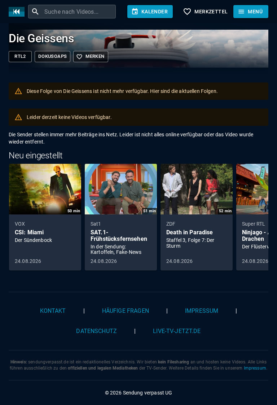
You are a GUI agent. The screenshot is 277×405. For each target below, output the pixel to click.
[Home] (18, 12)
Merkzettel (205, 11)
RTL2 (20, 56)
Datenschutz (96, 331)
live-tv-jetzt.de (177, 331)
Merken (90, 57)
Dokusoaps (52, 56)
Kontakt (53, 310)
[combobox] (79, 11)
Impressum (201, 310)
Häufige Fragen (125, 310)
